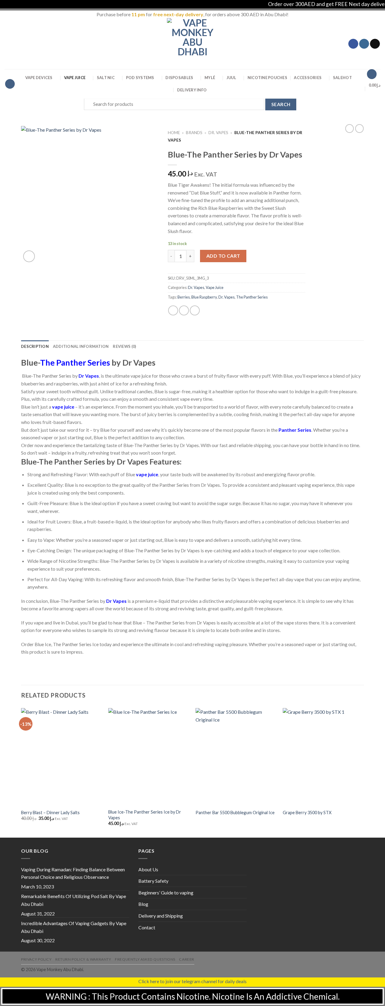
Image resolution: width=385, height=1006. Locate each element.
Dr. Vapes (218, 132)
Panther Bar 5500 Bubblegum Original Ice (235, 812)
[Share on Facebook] (173, 310)
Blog (143, 904)
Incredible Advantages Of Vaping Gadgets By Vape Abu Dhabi (73, 927)
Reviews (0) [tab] (124, 346)
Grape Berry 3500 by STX (307, 812)
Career (186, 959)
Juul (231, 77)
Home (174, 132)
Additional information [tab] (81, 346)
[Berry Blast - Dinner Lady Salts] (61, 756)
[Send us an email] (375, 44)
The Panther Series (252, 297)
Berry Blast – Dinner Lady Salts (50, 812)
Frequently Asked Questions (145, 959)
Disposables (179, 77)
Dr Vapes (89, 376)
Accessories (308, 77)
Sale (342, 77)
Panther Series (295, 430)
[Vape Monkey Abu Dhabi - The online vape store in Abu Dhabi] (192, 43)
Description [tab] (35, 346)
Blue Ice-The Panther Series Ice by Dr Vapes (144, 814)
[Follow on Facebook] (353, 44)
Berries (183, 297)
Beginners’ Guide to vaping (165, 892)
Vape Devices (39, 77)
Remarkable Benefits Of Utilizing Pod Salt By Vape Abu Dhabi (73, 900)
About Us (148, 869)
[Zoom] (29, 256)
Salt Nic (106, 77)
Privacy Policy (36, 959)
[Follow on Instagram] (364, 44)
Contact (146, 927)
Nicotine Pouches (267, 77)
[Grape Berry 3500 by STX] (323, 756)
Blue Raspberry (204, 297)
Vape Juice (75, 77)
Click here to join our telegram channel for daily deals (192, 981)
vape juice (63, 406)
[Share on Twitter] (184, 310)
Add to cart (223, 256)
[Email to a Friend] (195, 310)
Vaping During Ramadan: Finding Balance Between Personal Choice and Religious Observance (73, 873)
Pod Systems (140, 77)
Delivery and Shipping (160, 916)
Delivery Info (192, 89)
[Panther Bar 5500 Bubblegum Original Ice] (236, 756)
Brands (194, 132)
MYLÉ (210, 77)
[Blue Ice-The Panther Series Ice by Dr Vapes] (148, 756)
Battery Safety (153, 881)
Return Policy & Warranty (83, 959)
